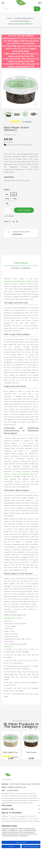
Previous (1, 89)
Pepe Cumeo (31, 752)
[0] (39, 2)
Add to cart (25, 210)
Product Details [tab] (21, 268)
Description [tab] (21, 263)
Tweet (14, 221)
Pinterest (17, 221)
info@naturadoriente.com (16, 787)
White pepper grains (11, 752)
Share (11, 221)
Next (41, 89)
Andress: (5, 784)
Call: (3, 790)
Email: (4, 787)
